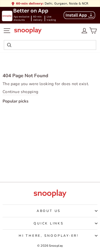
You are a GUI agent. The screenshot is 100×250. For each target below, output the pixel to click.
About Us (49, 211)
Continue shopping (20, 92)
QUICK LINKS (49, 223)
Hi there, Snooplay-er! (49, 235)
